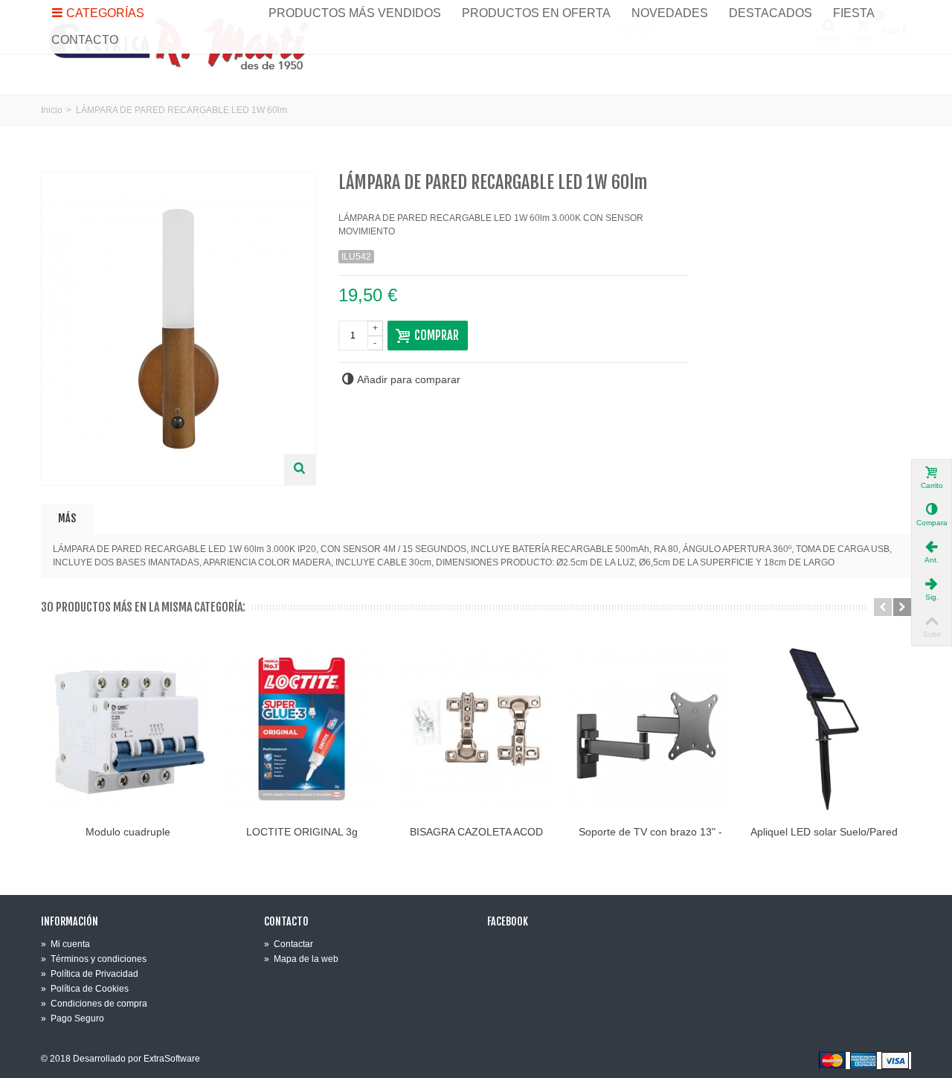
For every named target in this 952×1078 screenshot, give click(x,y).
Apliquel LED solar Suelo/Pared (824, 832)
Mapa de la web (301, 959)
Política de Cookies (85, 989)
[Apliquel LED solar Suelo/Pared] (824, 729)
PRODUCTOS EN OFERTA (536, 13)
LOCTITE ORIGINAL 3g (302, 832)
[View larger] (299, 469)
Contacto (286, 922)
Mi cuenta (65, 944)
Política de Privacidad (89, 974)
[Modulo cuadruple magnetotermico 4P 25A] (128, 729)
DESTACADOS (770, 13)
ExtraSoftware (172, 1058)
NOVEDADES (669, 13)
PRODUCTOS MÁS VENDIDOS (354, 13)
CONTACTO (84, 39)
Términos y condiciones (94, 959)
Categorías (105, 13)
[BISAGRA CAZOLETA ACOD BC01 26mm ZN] (476, 729)
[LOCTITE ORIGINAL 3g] (302, 729)
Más (67, 518)
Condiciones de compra (94, 1003)
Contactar (288, 944)
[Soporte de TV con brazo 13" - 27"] (650, 729)
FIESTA (854, 13)
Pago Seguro (72, 1018)
